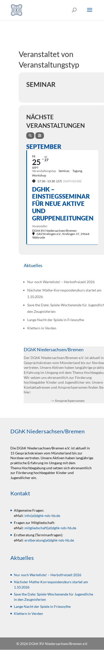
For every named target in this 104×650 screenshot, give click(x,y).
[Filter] (39, 135)
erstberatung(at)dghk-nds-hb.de (49, 540)
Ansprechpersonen (70, 400)
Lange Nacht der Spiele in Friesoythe (55, 320)
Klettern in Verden (41, 328)
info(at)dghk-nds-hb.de (42, 515)
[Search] (30, 135)
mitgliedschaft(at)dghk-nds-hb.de (50, 528)
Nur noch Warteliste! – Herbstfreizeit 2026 (61, 282)
